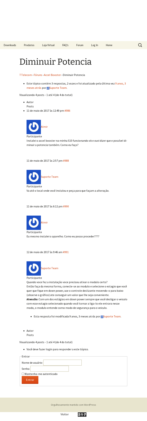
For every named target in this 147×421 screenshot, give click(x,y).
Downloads (10, 45)
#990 (66, 206)
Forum (79, 45)
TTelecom (25, 75)
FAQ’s (65, 45)
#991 (66, 252)
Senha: (26, 368)
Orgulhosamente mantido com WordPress (73, 404)
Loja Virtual (48, 45)
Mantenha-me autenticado (41, 374)
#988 (66, 160)
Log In (94, 45)
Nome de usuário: (32, 362)
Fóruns (38, 75)
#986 (67, 110)
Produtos (29, 45)
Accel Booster (52, 75)
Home (109, 45)
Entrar (30, 380)
